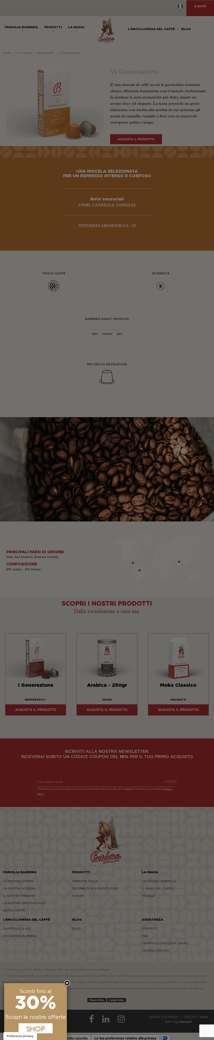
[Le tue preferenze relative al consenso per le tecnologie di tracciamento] (20, 1036)
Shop (35, 1028)
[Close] (67, 983)
